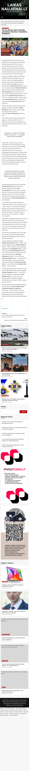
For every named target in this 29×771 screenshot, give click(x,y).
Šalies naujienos (5, 28)
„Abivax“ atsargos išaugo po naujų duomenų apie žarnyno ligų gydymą (13, 434)
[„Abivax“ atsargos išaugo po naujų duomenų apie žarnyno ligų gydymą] (14, 627)
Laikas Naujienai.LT (14, 7)
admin (4, 35)
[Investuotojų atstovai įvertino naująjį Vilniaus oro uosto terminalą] (14, 363)
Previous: (13, 315)
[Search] (27, 17)
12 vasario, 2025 (9, 376)
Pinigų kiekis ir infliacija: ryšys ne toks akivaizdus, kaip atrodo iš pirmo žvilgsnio (14, 428)
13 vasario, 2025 (9, 351)
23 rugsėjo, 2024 (10, 35)
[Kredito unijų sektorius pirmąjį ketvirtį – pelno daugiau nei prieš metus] (14, 680)
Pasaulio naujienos (5, 634)
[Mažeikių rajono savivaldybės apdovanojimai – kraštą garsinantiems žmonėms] (14, 388)
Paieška (3, 406)
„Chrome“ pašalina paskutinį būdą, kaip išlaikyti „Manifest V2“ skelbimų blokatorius (13, 440)
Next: (15, 319)
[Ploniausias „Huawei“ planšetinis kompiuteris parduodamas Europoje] (14, 574)
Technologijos (5, 581)
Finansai (3, 608)
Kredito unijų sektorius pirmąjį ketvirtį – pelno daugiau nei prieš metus (13, 445)
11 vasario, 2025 (9, 402)
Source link (5, 308)
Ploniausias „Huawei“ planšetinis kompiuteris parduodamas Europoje (12, 422)
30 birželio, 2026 (9, 614)
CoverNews (14, 705)
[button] (2, 17)
